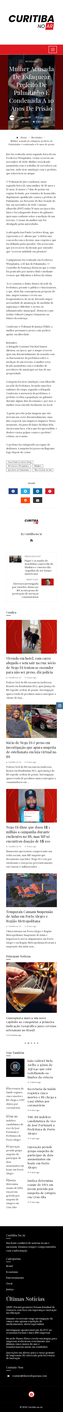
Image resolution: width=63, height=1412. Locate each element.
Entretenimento (15, 1277)
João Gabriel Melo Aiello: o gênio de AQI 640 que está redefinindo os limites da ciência (40, 1069)
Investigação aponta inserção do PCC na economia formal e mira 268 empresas (29, 1331)
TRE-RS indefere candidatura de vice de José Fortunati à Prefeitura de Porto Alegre (42, 1125)
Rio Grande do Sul (43, 470)
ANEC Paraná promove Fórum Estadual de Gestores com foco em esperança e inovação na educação (31, 1310)
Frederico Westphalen (19, 466)
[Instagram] (31, 1394)
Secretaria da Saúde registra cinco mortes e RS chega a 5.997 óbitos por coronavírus (42, 1097)
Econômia (12, 1272)
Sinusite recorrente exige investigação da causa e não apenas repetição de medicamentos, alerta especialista (29, 1321)
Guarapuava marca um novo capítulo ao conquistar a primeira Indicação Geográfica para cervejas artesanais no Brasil (31, 1024)
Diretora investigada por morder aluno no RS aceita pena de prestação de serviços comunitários (25, 588)
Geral (9, 1283)
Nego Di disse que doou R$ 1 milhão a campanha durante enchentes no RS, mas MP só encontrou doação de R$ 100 (28, 834)
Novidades (31, 61)
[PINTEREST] (49, 491)
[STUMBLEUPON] (25, 500)
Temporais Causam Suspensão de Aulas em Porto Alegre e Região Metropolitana (29, 916)
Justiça (9, 1289)
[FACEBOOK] (13, 491)
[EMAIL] (37, 500)
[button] (25, 1043)
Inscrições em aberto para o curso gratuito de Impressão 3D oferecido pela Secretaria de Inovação (30, 1355)
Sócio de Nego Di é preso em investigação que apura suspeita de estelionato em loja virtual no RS (31, 749)
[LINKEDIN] (37, 491)
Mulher (38, 466)
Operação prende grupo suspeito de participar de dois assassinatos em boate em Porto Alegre (41, 1157)
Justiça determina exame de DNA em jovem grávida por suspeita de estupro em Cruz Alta (42, 1189)
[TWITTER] (25, 491)
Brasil (9, 1266)
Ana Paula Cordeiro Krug (20, 462)
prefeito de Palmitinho (19, 470)
